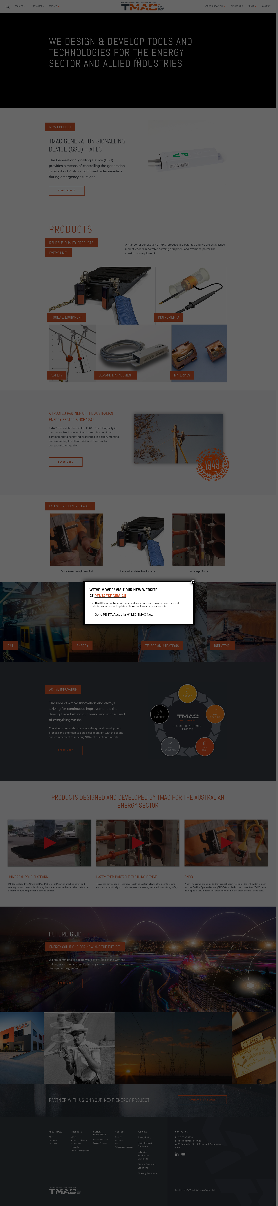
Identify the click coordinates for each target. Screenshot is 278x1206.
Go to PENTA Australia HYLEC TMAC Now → (126, 615)
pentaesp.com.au (110, 596)
